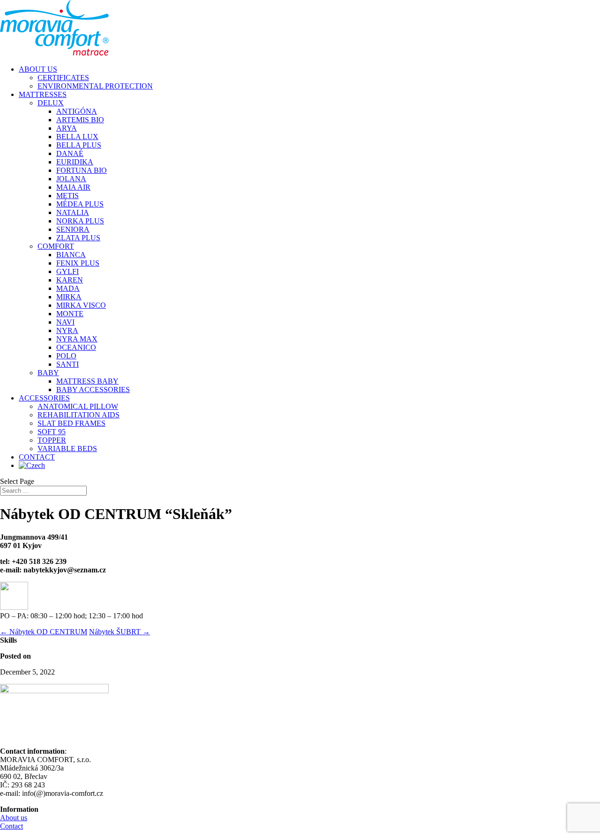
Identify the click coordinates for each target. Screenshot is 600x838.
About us (13, 818)
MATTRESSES (43, 94)
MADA (68, 288)
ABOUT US (38, 69)
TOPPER (52, 440)
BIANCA (71, 255)
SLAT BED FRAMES (71, 423)
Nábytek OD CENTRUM (43, 632)
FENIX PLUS (77, 263)
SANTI (67, 364)
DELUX (51, 103)
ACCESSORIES (44, 398)
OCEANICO (76, 347)
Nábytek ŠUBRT (119, 632)
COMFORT (56, 246)
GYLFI (67, 271)
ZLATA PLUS (78, 238)
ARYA (66, 128)
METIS (67, 196)
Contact (11, 826)
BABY (48, 373)
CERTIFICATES (63, 78)
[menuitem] (32, 465)
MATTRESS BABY (87, 381)
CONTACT (37, 457)
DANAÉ (69, 153)
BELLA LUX (77, 137)
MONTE (69, 314)
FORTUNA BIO (81, 170)
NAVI (65, 322)
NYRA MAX (77, 339)
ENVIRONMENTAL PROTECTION (95, 86)
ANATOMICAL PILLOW (78, 406)
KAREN (69, 280)
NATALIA (72, 212)
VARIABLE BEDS (67, 448)
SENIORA (73, 229)
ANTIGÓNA (76, 111)
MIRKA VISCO (81, 305)
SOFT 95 (52, 432)
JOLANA (71, 179)
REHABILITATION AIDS (79, 415)
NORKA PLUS (80, 221)
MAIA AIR (73, 187)
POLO (66, 356)
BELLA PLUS (78, 145)
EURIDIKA (74, 162)
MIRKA (69, 297)
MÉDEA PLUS (80, 204)
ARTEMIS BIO (80, 120)
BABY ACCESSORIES (93, 389)
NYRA (67, 330)
